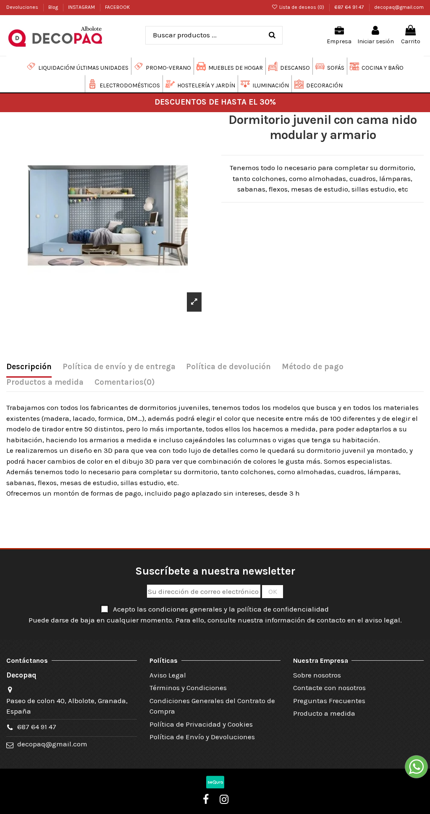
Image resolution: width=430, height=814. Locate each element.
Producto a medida (324, 713)
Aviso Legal (167, 675)
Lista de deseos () (301, 7)
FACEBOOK (117, 7)
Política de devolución (228, 366)
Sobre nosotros (317, 675)
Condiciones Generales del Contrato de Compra (212, 706)
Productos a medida (45, 382)
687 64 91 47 (349, 7)
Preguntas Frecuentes (329, 700)
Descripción (29, 366)
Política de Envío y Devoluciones (202, 737)
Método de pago (312, 366)
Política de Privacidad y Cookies (201, 724)
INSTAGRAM (82, 7)
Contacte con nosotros (329, 687)
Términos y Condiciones (188, 687)
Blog (53, 7)
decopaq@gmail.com (399, 7)
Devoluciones (22, 7)
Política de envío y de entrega (119, 366)
